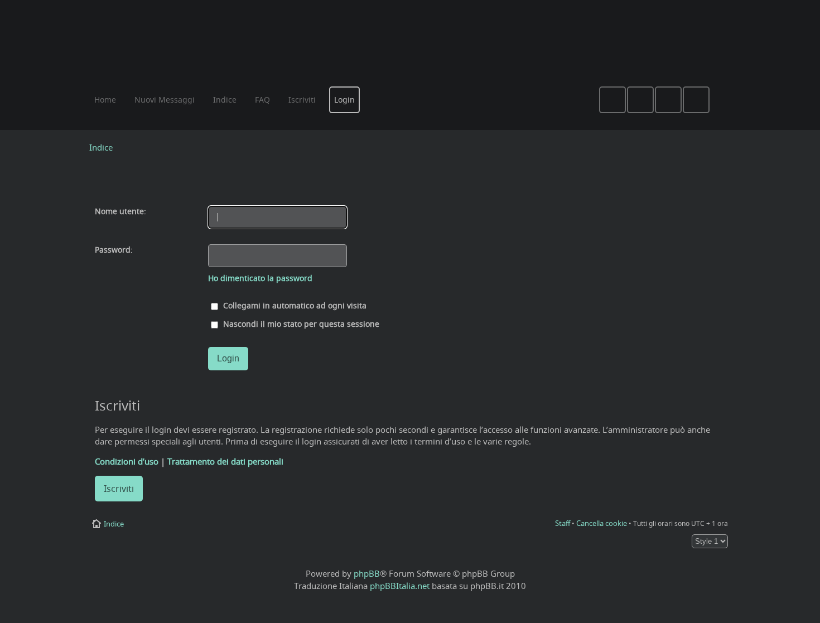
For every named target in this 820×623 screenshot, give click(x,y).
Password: (114, 250)
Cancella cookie (601, 523)
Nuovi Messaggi (164, 99)
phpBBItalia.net (400, 585)
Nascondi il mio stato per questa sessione (300, 324)
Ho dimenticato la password (260, 278)
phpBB (367, 573)
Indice (101, 147)
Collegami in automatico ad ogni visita (293, 306)
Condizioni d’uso (126, 461)
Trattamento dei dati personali (225, 461)
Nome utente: (120, 211)
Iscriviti (119, 488)
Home (105, 99)
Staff (562, 523)
